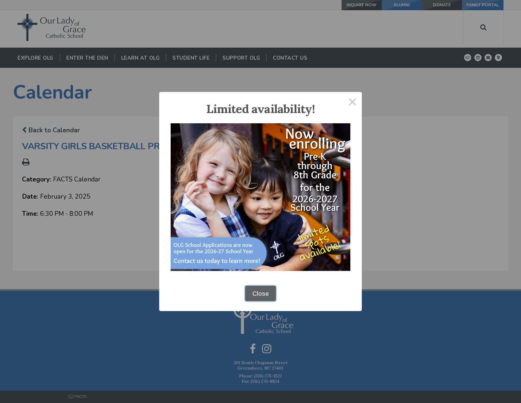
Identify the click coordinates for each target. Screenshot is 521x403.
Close (260, 293)
